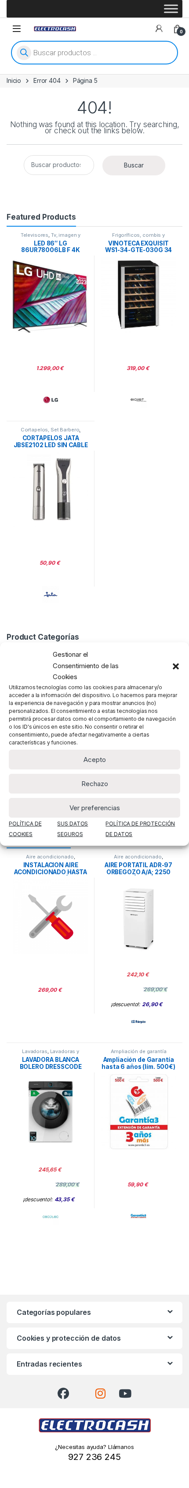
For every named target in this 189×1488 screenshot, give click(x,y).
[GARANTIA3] (138, 1216)
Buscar (134, 165)
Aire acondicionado (49, 857)
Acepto (95, 759)
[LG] (50, 400)
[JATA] (50, 594)
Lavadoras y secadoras (58, 1054)
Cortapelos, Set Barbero (50, 430)
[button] (175, 666)
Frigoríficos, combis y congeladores (136, 237)
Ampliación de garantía (139, 1051)
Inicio (14, 80)
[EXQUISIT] (138, 400)
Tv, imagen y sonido (61, 237)
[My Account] (159, 28)
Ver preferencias (94, 808)
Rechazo (94, 784)
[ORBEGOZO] (138, 1021)
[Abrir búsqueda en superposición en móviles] (94, 52)
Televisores (34, 235)
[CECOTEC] (50, 1216)
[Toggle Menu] (171, 8)
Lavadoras (34, 1051)
